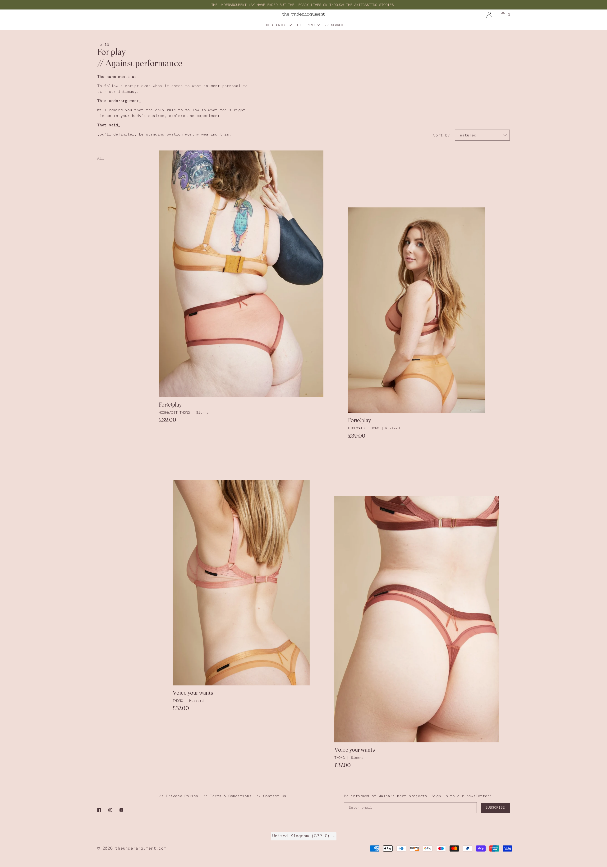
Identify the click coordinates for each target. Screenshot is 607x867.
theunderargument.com (140, 848)
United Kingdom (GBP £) (302, 836)
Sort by (441, 135)
